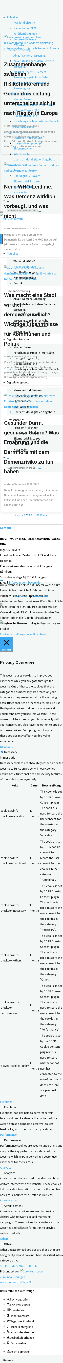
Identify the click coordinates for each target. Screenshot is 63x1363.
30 (37, 515)
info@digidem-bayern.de (24, 582)
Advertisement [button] (9, 1200)
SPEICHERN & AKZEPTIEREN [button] (18, 1266)
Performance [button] (8, 1134)
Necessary (10, 752)
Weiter (44, 515)
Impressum (21, 596)
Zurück (19, 515)
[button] (16, 1282)
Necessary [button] (6, 746)
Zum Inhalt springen (12, 1277)
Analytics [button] (5, 1167)
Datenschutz (40, 596)
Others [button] (4, 1239)
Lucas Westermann (17, 126)
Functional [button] (6, 1102)
